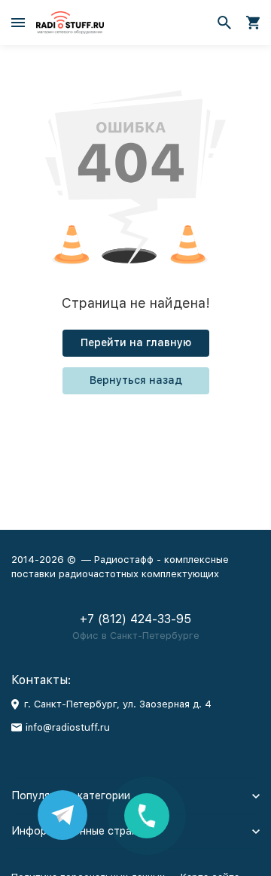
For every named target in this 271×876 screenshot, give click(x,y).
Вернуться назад (136, 380)
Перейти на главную (136, 342)
